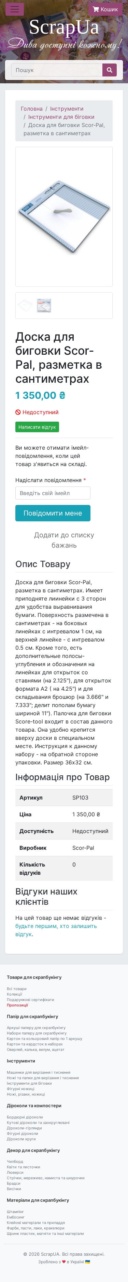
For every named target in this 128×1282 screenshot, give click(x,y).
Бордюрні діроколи (25, 1117)
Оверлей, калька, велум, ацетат (36, 1049)
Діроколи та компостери (34, 1105)
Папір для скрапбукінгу (32, 1016)
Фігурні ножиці (20, 1088)
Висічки (14, 1188)
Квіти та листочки (23, 1167)
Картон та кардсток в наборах (35, 1044)
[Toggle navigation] (14, 9)
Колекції (14, 994)
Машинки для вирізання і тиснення (38, 1072)
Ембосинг (16, 1217)
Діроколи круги (21, 1139)
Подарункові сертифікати (30, 999)
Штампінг (15, 1211)
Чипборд (15, 1161)
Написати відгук (37, 427)
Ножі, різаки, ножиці (26, 1094)
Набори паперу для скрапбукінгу (37, 1033)
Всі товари (17, 988)
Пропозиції (17, 1005)
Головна (32, 108)
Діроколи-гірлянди (24, 1128)
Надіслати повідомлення (49, 480)
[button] (22, 233)
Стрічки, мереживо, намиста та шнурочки (46, 1177)
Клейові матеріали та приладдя (36, 1222)
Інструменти (67, 108)
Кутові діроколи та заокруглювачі (38, 1122)
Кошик (108, 9)
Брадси (13, 1183)
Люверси (15, 1172)
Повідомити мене (53, 513)
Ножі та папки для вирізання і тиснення (43, 1077)
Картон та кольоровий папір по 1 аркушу (44, 1038)
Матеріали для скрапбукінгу (38, 1200)
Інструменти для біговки (61, 116)
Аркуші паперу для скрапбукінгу (36, 1027)
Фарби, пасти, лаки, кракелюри (36, 1228)
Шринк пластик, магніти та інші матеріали (45, 1233)
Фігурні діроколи (22, 1133)
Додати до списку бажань (64, 540)
